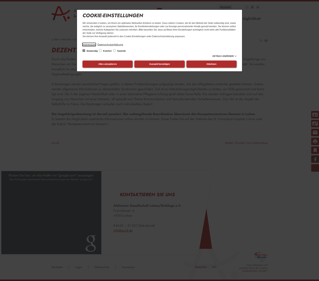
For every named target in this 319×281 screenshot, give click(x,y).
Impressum (89, 44)
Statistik (121, 51)
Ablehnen (211, 64)
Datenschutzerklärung (110, 44)
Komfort (107, 51)
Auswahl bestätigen (159, 64)
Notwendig (92, 51)
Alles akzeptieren (107, 64)
